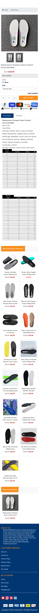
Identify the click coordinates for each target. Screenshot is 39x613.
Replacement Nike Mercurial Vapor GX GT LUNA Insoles (10, 478)
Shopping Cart (5, 590)
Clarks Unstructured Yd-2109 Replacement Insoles (28, 333)
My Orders (4, 586)
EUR (3, 85)
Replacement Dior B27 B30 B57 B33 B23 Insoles (29, 391)
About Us (4, 552)
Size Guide (4, 569)
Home (6, 10)
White (6, 82)
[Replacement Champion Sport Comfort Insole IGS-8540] (10, 58)
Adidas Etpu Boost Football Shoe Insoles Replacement (29, 420)
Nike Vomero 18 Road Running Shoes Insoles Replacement (10, 303)
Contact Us (4, 555)
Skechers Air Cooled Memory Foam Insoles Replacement (10, 362)
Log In (3, 579)
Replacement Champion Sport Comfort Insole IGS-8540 (10, 515)
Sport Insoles (14, 10)
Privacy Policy (5, 559)
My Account (5, 583)
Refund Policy (5, 566)
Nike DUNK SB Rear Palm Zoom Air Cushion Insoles (10, 420)
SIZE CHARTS (33, 93)
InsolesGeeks (18, 610)
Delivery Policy (6, 562)
